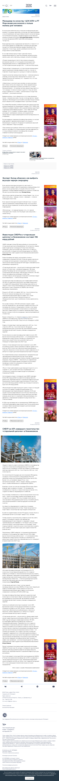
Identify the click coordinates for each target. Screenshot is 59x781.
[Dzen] (37, 686)
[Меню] (55, 5)
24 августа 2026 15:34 (34, 424)
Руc (3, 5)
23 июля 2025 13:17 (35, 173)
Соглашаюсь (29, 778)
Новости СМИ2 (8, 166)
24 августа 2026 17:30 (34, 230)
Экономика (37, 228)
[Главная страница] (29, 5)
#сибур (5, 420)
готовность (24, 317)
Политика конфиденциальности (9, 765)
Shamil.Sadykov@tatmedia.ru (9, 769)
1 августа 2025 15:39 (35, 16)
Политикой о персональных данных (26, 775)
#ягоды (5, 146)
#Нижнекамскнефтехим (16, 420)
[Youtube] (53, 686)
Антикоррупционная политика (9, 755)
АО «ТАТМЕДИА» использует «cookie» (11, 758)
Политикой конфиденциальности (45, 775)
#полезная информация (16, 146)
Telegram (25, 142)
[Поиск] (46, 5)
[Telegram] (21, 686)
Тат (11, 5)
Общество (37, 172)
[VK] (5, 686)
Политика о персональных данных (10, 752)
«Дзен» (19, 142)
